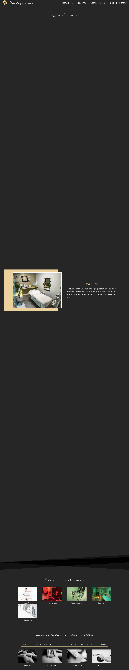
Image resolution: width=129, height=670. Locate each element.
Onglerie (64, 644)
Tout (24, 644)
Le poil (56, 644)
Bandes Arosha (27, 603)
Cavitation (101, 603)
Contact (110, 3)
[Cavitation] (101, 594)
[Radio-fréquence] (77, 594)
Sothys (94, 3)
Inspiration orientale (52, 665)
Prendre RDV (122, 3)
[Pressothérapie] (52, 594)
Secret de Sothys (101, 665)
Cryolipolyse (27, 620)
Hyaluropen (47, 644)
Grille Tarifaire (82, 3)
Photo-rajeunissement (77, 644)
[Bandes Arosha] (27, 594)
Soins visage (102, 644)
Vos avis (102, 3)
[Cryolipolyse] (27, 611)
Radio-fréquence (77, 603)
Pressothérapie (52, 603)
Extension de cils (35, 644)
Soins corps (91, 644)
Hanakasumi (27, 665)
